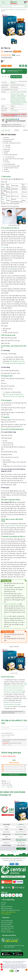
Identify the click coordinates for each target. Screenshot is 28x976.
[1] (4, 613)
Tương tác (5, 153)
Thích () (4, 745)
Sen (13, 302)
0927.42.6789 (12, 941)
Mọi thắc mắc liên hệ (9, 935)
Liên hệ (3, 904)
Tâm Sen (6, 616)
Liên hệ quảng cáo (5, 914)
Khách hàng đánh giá (11, 752)
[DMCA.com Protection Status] (11, 971)
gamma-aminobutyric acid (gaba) (21, 840)
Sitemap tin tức (10, 931)
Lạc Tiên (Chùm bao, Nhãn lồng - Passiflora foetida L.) (18, 97)
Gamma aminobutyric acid (11, 604)
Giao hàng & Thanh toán (7, 928)
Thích (3, 737)
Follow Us (4, 892)
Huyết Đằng (10, 269)
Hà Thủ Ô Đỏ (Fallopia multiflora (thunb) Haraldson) (18, 99)
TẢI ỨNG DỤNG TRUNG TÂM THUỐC (11, 950)
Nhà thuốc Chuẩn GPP (7, 906)
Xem (16, 51)
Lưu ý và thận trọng (9, 157)
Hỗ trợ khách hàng (8, 900)
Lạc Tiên (3, 189)
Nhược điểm (6, 171)
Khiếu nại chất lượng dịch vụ (8, 912)
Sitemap (3, 931)
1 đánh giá (18, 55)
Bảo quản (7, 161)
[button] (12, 852)
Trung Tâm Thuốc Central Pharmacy (15, 525)
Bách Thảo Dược (14, 81)
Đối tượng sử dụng (7, 141)
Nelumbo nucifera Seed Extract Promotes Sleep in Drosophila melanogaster (12, 704)
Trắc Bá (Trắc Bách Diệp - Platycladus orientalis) (18, 101)
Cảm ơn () (9, 787)
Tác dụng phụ (6, 151)
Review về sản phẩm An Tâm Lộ (11, 167)
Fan (7, 887)
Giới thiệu (3, 903)
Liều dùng (7, 145)
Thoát (17, 864)
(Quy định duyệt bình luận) (9, 756)
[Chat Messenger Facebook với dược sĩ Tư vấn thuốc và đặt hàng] (4, 72)
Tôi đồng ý (12, 864)
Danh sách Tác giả (5, 930)
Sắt (13, 247)
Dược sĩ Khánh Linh (11, 119)
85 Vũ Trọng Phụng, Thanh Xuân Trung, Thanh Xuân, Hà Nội (14, 946)
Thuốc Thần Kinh (14, 110)
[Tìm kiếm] (25, 6)
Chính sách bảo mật (13, 862)
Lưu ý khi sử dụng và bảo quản (10, 154)
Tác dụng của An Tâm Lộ (8, 139)
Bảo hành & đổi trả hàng (7, 926)
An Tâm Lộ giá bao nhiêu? (9, 164)
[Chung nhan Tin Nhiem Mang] (17, 971)
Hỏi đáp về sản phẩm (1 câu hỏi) (14, 721)
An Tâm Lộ (21, 824)
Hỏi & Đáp (16, 130)
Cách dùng (7, 147)
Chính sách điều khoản (7, 920)
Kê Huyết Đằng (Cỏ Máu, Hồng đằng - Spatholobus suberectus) (19, 103)
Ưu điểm (6, 169)
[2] (9, 626)
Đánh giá (25, 130)
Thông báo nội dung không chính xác (10, 910)
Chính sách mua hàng (6, 922)
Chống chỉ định (6, 149)
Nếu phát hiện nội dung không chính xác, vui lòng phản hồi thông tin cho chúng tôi (14, 115)
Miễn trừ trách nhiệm (6, 908)
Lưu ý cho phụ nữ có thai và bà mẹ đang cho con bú (13, 159)
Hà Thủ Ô (3, 247)
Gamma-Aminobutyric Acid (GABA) (18, 91)
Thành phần (6, 137)
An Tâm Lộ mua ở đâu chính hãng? (12, 166)
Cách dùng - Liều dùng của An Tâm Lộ (12, 143)
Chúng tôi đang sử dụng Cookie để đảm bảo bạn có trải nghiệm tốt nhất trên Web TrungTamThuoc (13, 860)
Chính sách (5, 917)
